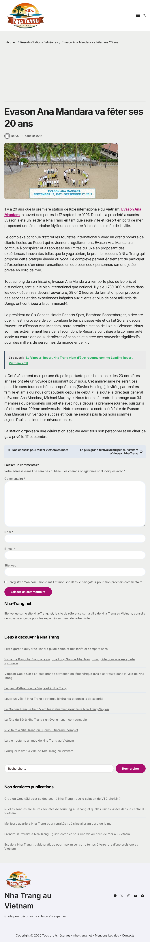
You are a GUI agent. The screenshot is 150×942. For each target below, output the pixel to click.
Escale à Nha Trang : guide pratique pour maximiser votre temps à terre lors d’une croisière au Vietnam (71, 846)
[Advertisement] (75, 71)
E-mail (10, 548)
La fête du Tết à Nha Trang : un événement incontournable (45, 719)
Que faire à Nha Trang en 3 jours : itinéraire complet (41, 730)
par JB (15, 135)
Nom (8, 532)
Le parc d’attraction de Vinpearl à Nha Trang (35, 688)
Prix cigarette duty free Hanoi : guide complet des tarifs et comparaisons (56, 649)
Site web (10, 565)
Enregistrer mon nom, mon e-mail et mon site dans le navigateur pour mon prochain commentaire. (75, 582)
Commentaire (14, 478)
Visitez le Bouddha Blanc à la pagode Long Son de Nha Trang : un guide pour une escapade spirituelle (69, 661)
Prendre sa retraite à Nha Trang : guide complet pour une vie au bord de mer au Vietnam (67, 834)
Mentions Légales (107, 935)
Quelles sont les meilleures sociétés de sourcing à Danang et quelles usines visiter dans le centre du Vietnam (74, 811)
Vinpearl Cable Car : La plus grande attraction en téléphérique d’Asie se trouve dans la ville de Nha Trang (74, 676)
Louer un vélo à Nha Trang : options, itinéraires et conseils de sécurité (53, 698)
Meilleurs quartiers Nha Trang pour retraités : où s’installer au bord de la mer (58, 823)
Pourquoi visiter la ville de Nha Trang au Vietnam (38, 751)
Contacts (128, 935)
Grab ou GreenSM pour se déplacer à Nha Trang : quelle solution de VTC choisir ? (62, 798)
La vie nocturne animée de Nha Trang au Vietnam (39, 740)
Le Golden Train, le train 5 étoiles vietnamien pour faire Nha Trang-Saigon (56, 709)
